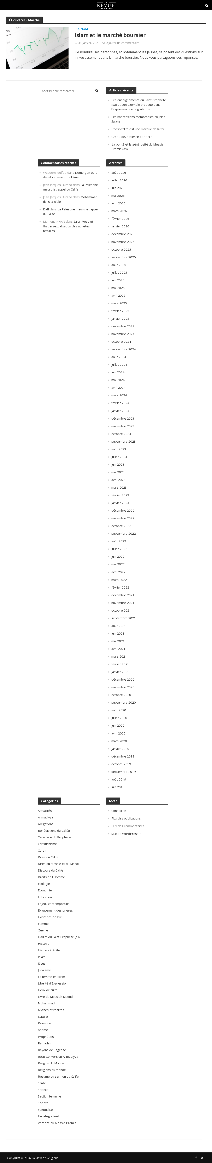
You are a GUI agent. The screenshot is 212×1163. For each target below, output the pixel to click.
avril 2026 (118, 203)
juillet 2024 (119, 364)
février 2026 (120, 218)
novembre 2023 (122, 426)
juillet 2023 (119, 457)
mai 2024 (118, 380)
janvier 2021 (120, 672)
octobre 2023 (121, 434)
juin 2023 (117, 464)
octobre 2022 (121, 526)
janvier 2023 (120, 503)
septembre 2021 (123, 618)
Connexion (118, 811)
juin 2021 (117, 633)
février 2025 (120, 311)
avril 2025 (118, 295)
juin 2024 (117, 372)
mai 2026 (118, 195)
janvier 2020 (120, 749)
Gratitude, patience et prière (131, 137)
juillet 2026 (119, 180)
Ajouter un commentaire (122, 43)
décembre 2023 (122, 418)
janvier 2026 (120, 226)
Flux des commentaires (128, 826)
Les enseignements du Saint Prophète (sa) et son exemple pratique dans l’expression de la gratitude (138, 104)
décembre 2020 (122, 679)
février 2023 (120, 495)
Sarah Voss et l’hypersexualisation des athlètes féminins (68, 226)
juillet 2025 (119, 272)
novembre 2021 (122, 603)
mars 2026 (119, 211)
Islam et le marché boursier (110, 34)
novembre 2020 (122, 687)
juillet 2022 (119, 549)
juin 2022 (117, 556)
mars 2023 (119, 487)
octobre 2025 (121, 249)
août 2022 (118, 541)
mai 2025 (118, 288)
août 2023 (118, 449)
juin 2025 (117, 280)
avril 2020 (118, 733)
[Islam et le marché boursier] (37, 48)
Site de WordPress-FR (127, 834)
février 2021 (120, 664)
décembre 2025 (122, 234)
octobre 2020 (121, 695)
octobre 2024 (121, 341)
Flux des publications (126, 818)
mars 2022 (119, 580)
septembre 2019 (123, 772)
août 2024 (118, 357)
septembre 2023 (123, 441)
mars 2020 (119, 741)
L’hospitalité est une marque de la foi (137, 129)
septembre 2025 (123, 257)
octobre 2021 (121, 610)
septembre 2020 (123, 702)
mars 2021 (119, 656)
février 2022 (120, 587)
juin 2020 (117, 725)
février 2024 (120, 403)
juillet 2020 (119, 718)
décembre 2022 (122, 510)
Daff (46, 209)
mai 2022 (118, 564)
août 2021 (118, 626)
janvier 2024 (120, 411)
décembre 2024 (122, 326)
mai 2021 (118, 641)
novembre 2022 (122, 518)
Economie (82, 29)
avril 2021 (118, 649)
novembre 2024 (122, 334)
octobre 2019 (121, 764)
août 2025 (118, 265)
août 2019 (118, 779)
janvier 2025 (120, 318)
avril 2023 (118, 480)
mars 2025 (119, 303)
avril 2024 (118, 387)
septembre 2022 (123, 533)
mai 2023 (118, 472)
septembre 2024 (123, 349)
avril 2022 (118, 572)
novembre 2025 (122, 242)
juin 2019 (117, 787)
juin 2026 (117, 188)
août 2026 (118, 172)
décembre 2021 (122, 595)
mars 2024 (119, 395)
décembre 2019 (122, 756)
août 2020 (118, 710)
